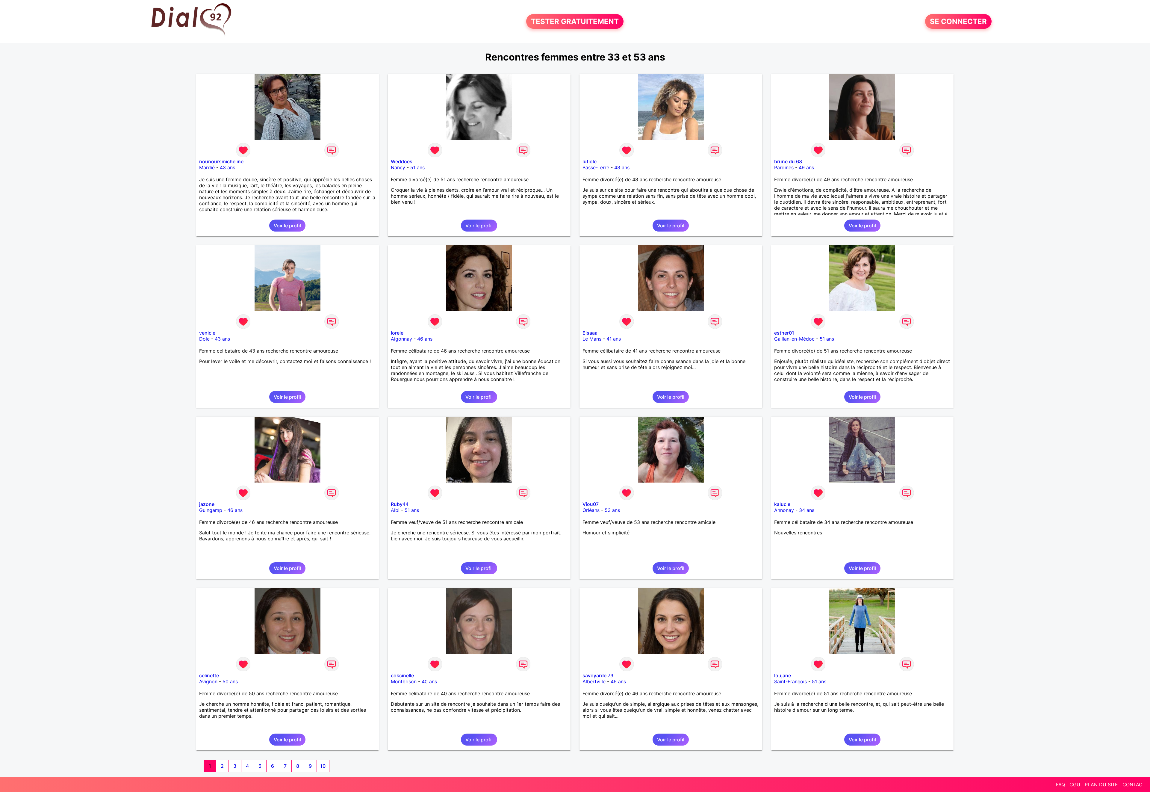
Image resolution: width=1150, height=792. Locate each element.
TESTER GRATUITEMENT (575, 21)
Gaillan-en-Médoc (794, 339)
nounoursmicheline (221, 161)
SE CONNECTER (958, 21)
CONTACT (1134, 785)
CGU (1074, 785)
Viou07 (590, 504)
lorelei (398, 333)
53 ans (612, 510)
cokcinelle (402, 675)
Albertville (594, 681)
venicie (207, 333)
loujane (782, 675)
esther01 (784, 333)
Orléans (591, 510)
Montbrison (404, 681)
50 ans (230, 681)
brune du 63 (788, 161)
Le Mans (591, 339)
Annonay (784, 510)
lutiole (589, 161)
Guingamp (210, 510)
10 (323, 766)
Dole (204, 339)
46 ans (424, 339)
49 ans (806, 167)
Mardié (207, 167)
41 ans (613, 339)
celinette (209, 675)
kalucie (782, 504)
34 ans (806, 510)
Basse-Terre (595, 167)
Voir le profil (287, 226)
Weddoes (401, 161)
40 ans (429, 681)
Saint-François (790, 681)
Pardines (784, 167)
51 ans (417, 167)
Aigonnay (401, 339)
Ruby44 (399, 504)
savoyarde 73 (597, 675)
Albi (395, 510)
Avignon (208, 681)
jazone (206, 504)
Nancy (398, 167)
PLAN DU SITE (1101, 785)
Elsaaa (589, 333)
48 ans (622, 167)
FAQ (1060, 785)
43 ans (227, 167)
